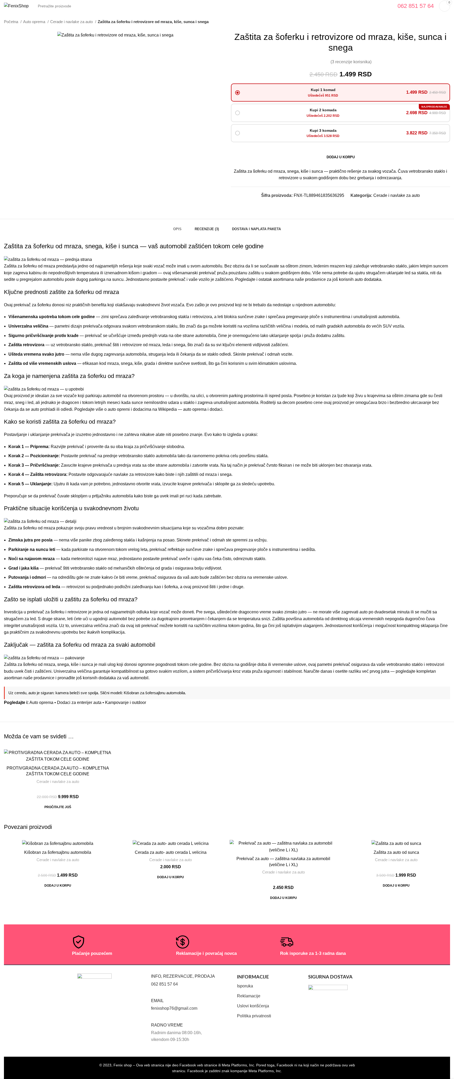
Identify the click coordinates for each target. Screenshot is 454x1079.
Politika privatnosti (254, 1016)
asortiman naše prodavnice (29, 678)
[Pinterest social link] (341, 205)
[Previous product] (437, 21)
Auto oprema (34, 21)
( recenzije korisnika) (351, 62)
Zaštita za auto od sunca (396, 852)
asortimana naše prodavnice (299, 279)
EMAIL (157, 1000)
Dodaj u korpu (341, 157)
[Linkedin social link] (347, 205)
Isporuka (245, 986)
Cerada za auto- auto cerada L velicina (171, 852)
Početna (11, 21)
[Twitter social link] (335, 205)
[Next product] (447, 21)
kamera (62, 693)
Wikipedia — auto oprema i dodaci (190, 409)
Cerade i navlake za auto (72, 21)
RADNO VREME (167, 1025)
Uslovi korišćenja (253, 1006)
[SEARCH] (386, 6)
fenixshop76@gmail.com (174, 1008)
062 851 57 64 (164, 984)
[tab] (177, 226)
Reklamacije (248, 996)
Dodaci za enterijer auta (79, 702)
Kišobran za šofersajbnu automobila (154, 693)
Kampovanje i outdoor (125, 702)
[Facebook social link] (329, 205)
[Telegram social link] (353, 205)
